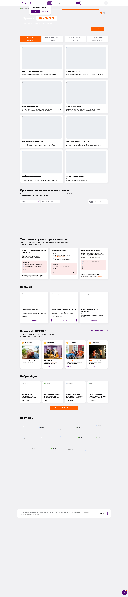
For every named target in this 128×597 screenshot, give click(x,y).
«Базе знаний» (100, 276)
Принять (101, 513)
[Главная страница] (24, 3)
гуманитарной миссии (60, 256)
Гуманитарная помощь (99, 201)
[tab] (30, 39)
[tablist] (64, 39)
